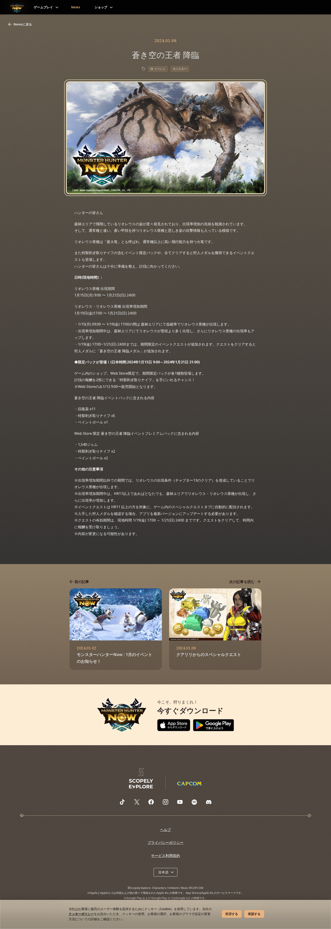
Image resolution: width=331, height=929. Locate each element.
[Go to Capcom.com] (190, 783)
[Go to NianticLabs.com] (141, 778)
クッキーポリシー (81, 914)
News (75, 7)
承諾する (254, 914)
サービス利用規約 (165, 855)
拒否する (231, 914)
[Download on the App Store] (173, 725)
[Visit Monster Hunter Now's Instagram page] (165, 802)
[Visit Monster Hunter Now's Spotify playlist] (194, 802)
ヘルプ (165, 829)
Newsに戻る (23, 24)
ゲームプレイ (43, 7)
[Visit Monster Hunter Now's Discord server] (208, 802)
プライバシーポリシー (165, 842)
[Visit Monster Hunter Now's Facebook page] (151, 802)
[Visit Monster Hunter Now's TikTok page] (122, 802)
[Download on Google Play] (213, 725)
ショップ (101, 7)
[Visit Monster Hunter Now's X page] (136, 802)
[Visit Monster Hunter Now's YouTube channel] (180, 802)
